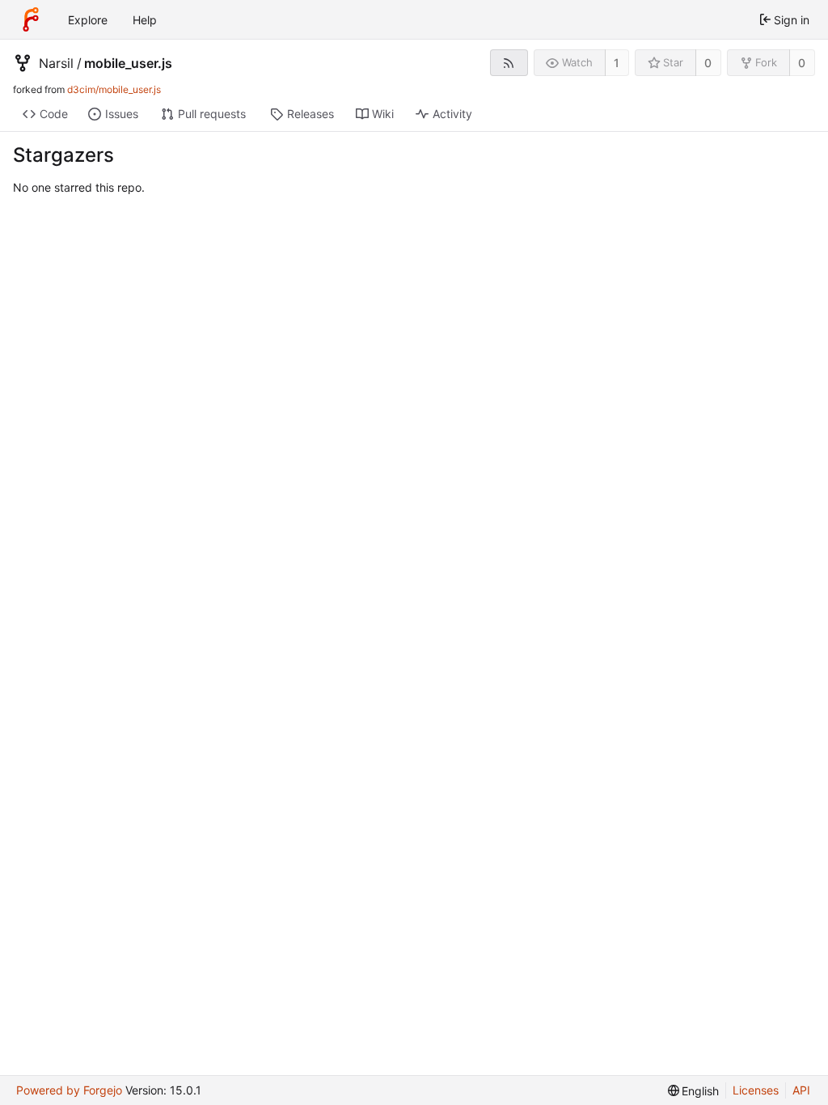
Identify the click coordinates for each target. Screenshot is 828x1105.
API (801, 1090)
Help (145, 20)
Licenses (756, 1090)
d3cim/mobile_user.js (114, 89)
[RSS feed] (509, 62)
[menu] (694, 1091)
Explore (88, 20)
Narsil (56, 63)
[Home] (30, 19)
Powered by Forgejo (69, 1090)
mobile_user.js (128, 63)
